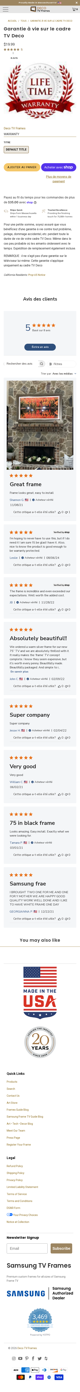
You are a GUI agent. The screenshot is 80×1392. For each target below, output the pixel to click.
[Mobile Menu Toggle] (11, 9)
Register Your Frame (19, 1144)
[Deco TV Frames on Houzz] (46, 1358)
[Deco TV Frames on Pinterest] (27, 1358)
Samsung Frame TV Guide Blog (25, 1116)
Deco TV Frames (14, 128)
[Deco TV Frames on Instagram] (14, 1358)
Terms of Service (17, 1194)
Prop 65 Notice (36, 274)
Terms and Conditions (19, 1201)
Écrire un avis (40, 347)
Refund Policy (15, 1166)
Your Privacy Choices (25, 1215)
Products (12, 1081)
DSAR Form (13, 1207)
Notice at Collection (18, 1221)
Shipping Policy (15, 1173)
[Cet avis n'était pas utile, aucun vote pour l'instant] (66, 565)
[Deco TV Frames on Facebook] (33, 1358)
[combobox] (58, 373)
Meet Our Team (16, 1130)
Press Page (13, 1137)
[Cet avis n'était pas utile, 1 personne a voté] (66, 512)
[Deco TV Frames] (40, 9)
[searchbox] (21, 364)
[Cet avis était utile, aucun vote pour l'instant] (59, 512)
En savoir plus (19, 671)
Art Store (12, 1102)
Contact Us (13, 1095)
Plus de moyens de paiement (58, 179)
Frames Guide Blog (18, 1109)
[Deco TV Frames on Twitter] (40, 1358)
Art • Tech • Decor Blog (20, 1123)
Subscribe (61, 1248)
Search (11, 1088)
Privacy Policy (15, 1180)
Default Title (16, 149)
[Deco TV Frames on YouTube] (20, 1358)
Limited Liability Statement (22, 1187)
